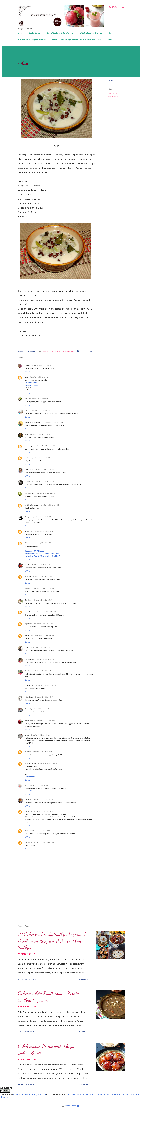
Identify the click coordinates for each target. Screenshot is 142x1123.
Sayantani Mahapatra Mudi (33, 422)
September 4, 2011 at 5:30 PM (47, 763)
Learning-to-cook (31, 385)
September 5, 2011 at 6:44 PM (38, 785)
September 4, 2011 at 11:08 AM (42, 752)
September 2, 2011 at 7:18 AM (41, 647)
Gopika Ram (28, 531)
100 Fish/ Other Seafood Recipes (31, 39)
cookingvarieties (30, 721)
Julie (26, 399)
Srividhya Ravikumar (31, 505)
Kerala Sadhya (112, 93)
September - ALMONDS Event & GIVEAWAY (42, 553)
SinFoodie (28, 799)
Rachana (27, 365)
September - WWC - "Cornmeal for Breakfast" (42, 556)
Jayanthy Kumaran (30, 763)
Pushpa (27, 564)
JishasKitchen (29, 481)
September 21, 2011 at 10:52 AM (44, 842)
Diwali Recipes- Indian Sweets (59, 33)
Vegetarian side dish (114, 96)
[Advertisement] (53, 897)
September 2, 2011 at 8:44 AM (44, 671)
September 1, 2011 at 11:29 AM (53, 422)
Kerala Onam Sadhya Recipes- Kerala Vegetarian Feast (76, 39)
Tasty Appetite (30, 776)
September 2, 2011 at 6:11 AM (44, 635)
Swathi (27, 458)
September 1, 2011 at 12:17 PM (45, 446)
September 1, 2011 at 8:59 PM (43, 531)
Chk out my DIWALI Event (34, 551)
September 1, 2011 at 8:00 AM (40, 410)
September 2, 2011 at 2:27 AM (44, 624)
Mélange (27, 517)
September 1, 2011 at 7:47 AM (39, 377)
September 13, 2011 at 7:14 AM (43, 799)
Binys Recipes (29, 446)
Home (19, 33)
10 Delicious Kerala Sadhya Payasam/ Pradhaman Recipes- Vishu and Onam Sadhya (52, 940)
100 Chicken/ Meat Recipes (91, 33)
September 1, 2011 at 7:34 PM (44, 481)
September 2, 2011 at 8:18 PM (46, 721)
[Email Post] (77, 352)
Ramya (27, 410)
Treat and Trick (29, 685)
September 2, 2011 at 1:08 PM (44, 697)
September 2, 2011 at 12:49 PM (46, 685)
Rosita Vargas (29, 469)
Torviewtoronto (29, 493)
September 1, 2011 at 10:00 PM (42, 576)
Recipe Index (34, 33)
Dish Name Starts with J (34, 382)
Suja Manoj (28, 811)
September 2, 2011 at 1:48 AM (47, 612)
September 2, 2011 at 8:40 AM (45, 659)
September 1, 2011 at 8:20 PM (41, 517)
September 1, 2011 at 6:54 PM (44, 469)
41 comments (30, 1084)
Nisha (26, 830)
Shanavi (27, 647)
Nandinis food (29, 635)
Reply (27, 371)
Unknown (28, 543)
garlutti (27, 735)
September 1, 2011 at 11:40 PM (44, 588)
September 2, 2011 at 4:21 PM (39, 709)
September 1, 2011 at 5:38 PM (40, 458)
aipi (26, 785)
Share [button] (110, 81)
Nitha (26, 434)
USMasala (28, 791)
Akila (26, 377)
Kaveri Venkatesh (30, 612)
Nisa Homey (28, 600)
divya (26, 709)
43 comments (30, 1032)
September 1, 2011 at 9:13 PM (41, 543)
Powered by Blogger (72, 1106)
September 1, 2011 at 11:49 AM (40, 434)
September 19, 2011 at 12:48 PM (40, 830)
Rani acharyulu (29, 659)
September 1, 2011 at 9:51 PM (40, 564)
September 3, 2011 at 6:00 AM (40, 735)
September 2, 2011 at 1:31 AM (43, 600)
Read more (83, 979)
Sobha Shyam (29, 697)
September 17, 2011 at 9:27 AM (44, 811)
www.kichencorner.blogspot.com (29, 1094)
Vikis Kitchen (29, 671)
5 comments (30, 979)
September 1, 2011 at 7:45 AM (41, 365)
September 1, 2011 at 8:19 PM (49, 505)
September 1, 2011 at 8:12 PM (45, 493)
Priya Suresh (29, 624)
